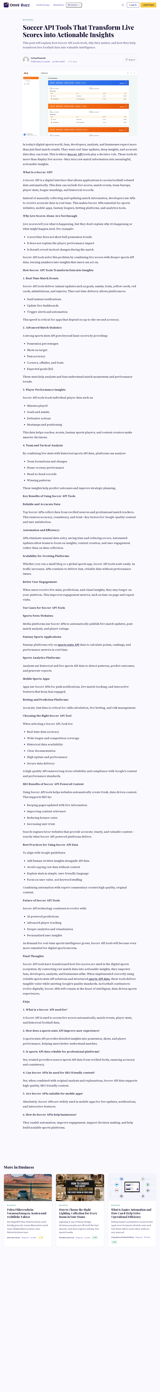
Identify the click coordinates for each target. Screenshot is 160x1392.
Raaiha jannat (66, 1237)
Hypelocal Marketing (122, 1237)
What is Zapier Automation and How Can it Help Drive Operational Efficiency (131, 1213)
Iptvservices (13, 1237)
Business (59, 5)
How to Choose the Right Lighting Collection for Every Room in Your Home (78, 1213)
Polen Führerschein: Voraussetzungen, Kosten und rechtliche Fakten (26, 1213)
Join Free (148, 5)
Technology (43, 5)
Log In (133, 5)
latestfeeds (38, 58)
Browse (72, 5)
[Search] (123, 5)
